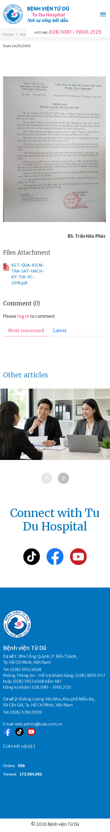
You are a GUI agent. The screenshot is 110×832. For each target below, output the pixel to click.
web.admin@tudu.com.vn (38, 724)
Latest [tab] (60, 330)
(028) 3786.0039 (26, 712)
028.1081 (60, 32)
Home (8, 34)
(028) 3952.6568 (25, 669)
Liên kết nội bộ (19, 746)
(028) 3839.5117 (90, 675)
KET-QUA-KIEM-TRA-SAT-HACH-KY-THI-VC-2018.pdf (28, 274)
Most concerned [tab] (26, 330)
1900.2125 (89, 32)
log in (23, 316)
